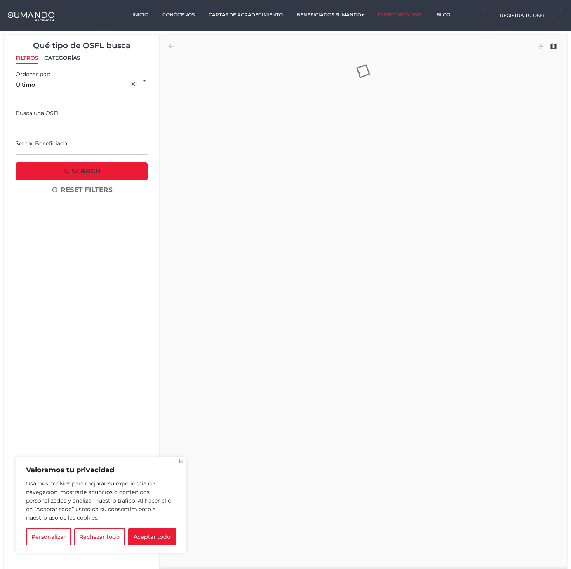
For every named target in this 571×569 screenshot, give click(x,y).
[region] (101, 505)
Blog (443, 14)
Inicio (140, 14)
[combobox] (82, 84)
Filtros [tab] (27, 57)
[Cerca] (181, 461)
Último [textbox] (25, 84)
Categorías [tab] (62, 57)
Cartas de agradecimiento (246, 14)
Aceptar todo (152, 536)
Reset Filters (87, 190)
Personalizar (48, 536)
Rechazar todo (99, 536)
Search (86, 171)
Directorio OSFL (400, 14)
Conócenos (178, 14)
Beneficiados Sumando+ (330, 14)
